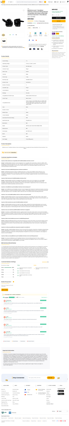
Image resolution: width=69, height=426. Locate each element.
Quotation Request (5, 393)
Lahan (47, 398)
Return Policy (15, 394)
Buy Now (42, 46)
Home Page (3, 4)
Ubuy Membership (4, 405)
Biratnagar (48, 396)
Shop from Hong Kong (26, 418)
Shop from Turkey (50, 418)
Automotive (8, 4)
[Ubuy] (3, 2)
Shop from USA (4, 418)
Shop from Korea (35, 418)
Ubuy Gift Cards (16, 400)
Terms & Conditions (25, 420)
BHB (28, 8)
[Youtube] (61, 421)
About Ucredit (15, 398)
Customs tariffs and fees (6, 400)
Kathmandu (48, 389)
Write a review (5, 289)
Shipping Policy (4, 402)
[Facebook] (57, 421)
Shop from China (43, 418)
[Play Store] (61, 394)
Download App (15, 389)
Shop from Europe (58, 418)
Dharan (47, 400)
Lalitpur (47, 393)
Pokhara (48, 391)
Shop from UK (10, 418)
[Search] (45, 2)
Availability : (30, 23)
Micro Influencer (4, 403)
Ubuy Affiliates (15, 403)
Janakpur (48, 402)
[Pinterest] (65, 421)
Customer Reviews (16, 393)
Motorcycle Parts (14, 4)
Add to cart (58, 17)
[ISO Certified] (12, 412)
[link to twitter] (16, 34)
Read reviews (44, 297)
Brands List (15, 391)
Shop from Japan (18, 418)
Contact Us (3, 391)
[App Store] (61, 391)
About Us (3, 389)
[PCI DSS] (3, 413)
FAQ (13, 396)
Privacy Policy (33, 420)
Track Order (3, 398)
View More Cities (49, 403)
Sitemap (3, 396)
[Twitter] (63, 421)
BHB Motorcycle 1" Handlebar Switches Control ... (40, 4)
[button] (50, 2)
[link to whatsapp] (10, 34)
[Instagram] (59, 421)
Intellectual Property (5, 394)
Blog (13, 402)
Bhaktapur (48, 394)
